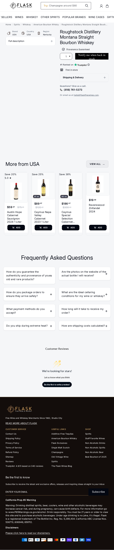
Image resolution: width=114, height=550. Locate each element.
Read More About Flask (21, 423)
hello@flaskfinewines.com (86, 95)
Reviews (9, 461)
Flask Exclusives (59, 443)
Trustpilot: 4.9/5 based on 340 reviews (24, 466)
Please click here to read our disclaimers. (28, 533)
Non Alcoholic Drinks (95, 443)
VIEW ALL (95, 164)
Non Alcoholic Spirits (95, 447)
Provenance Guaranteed (78, 49)
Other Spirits (50, 17)
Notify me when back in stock (91, 56)
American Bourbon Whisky (46, 24)
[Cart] (107, 6)
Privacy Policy (12, 443)
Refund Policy (12, 452)
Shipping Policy (13, 438)
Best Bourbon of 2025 (95, 457)
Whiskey (32, 17)
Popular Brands (74, 17)
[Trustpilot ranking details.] (88, 64)
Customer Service (16, 429)
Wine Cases (96, 17)
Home (8, 24)
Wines (19, 17)
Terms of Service (14, 447)
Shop (88, 429)
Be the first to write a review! (57, 384)
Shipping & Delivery (73, 77)
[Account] (101, 6)
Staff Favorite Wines (95, 438)
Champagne (57, 452)
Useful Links (58, 429)
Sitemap (9, 457)
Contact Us (11, 434)
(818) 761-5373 (73, 89)
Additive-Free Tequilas (62, 434)
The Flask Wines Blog (61, 466)
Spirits (17, 24)
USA (14, 34)
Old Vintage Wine (59, 457)
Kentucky (47, 34)
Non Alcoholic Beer (94, 452)
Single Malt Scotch (60, 447)
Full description (16, 41)
